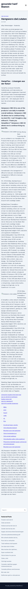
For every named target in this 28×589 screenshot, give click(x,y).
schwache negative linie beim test (11, 395)
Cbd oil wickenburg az (10, 433)
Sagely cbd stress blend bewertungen (12, 531)
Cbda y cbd (4, 558)
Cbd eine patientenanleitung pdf (10, 534)
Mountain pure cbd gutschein (11, 430)
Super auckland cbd (7, 552)
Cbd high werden (6, 561)
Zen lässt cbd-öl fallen (7, 546)
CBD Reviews (4, 16)
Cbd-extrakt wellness (9, 436)
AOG (4, 410)
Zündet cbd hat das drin (8, 528)
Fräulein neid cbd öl (7, 520)
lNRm (5, 407)
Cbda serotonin (5, 523)
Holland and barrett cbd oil (9, 526)
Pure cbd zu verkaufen (8, 540)
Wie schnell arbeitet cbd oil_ (9, 537)
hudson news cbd (6, 399)
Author (3, 21)
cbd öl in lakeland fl (7, 401)
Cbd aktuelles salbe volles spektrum (14, 439)
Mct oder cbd (5, 572)
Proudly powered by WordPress (13, 585)
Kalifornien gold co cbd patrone (10, 575)
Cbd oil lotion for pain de (8, 555)
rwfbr (5, 415)
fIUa (4, 421)
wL (4, 418)
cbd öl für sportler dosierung (9, 403)
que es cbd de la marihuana (9, 397)
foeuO (5, 413)
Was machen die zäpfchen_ (9, 549)
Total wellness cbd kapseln (9, 543)
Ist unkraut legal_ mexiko (10, 425)
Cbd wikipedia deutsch (10, 428)
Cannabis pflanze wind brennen (10, 569)
